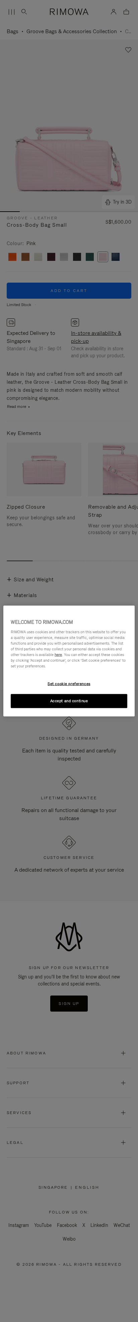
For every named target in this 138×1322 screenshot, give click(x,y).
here (58, 654)
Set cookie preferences (69, 683)
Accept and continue (69, 701)
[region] (68, 661)
